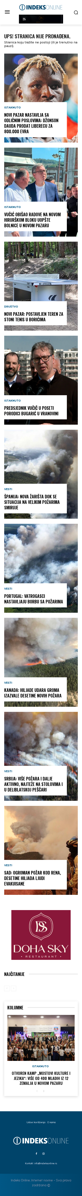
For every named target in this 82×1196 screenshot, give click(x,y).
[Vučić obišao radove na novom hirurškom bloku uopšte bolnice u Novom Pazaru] (41, 192)
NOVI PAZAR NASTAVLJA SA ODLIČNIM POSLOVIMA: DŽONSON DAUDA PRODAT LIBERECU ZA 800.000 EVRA (31, 123)
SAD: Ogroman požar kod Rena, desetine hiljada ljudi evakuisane (32, 878)
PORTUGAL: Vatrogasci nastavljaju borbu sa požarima (33, 599)
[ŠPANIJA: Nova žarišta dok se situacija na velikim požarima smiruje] (41, 474)
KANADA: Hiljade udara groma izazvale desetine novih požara (33, 693)
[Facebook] (36, 1153)
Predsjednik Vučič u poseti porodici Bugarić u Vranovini (31, 411)
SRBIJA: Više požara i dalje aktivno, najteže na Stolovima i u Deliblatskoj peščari (33, 784)
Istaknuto (12, 107)
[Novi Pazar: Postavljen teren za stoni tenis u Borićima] (41, 286)
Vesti (8, 489)
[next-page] (43, 1091)
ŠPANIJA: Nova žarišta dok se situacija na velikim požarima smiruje (32, 502)
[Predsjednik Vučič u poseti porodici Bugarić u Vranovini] (41, 380)
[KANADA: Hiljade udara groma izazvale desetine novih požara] (41, 662)
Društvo (11, 306)
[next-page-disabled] (13, 988)
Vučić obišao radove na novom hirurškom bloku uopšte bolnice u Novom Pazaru (32, 220)
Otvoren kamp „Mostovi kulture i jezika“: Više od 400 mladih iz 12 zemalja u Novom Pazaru (41, 1078)
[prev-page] (6, 988)
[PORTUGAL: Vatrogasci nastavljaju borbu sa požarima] (41, 568)
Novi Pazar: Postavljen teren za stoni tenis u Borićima (33, 317)
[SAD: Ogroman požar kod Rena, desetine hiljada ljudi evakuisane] (41, 850)
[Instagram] (43, 1153)
